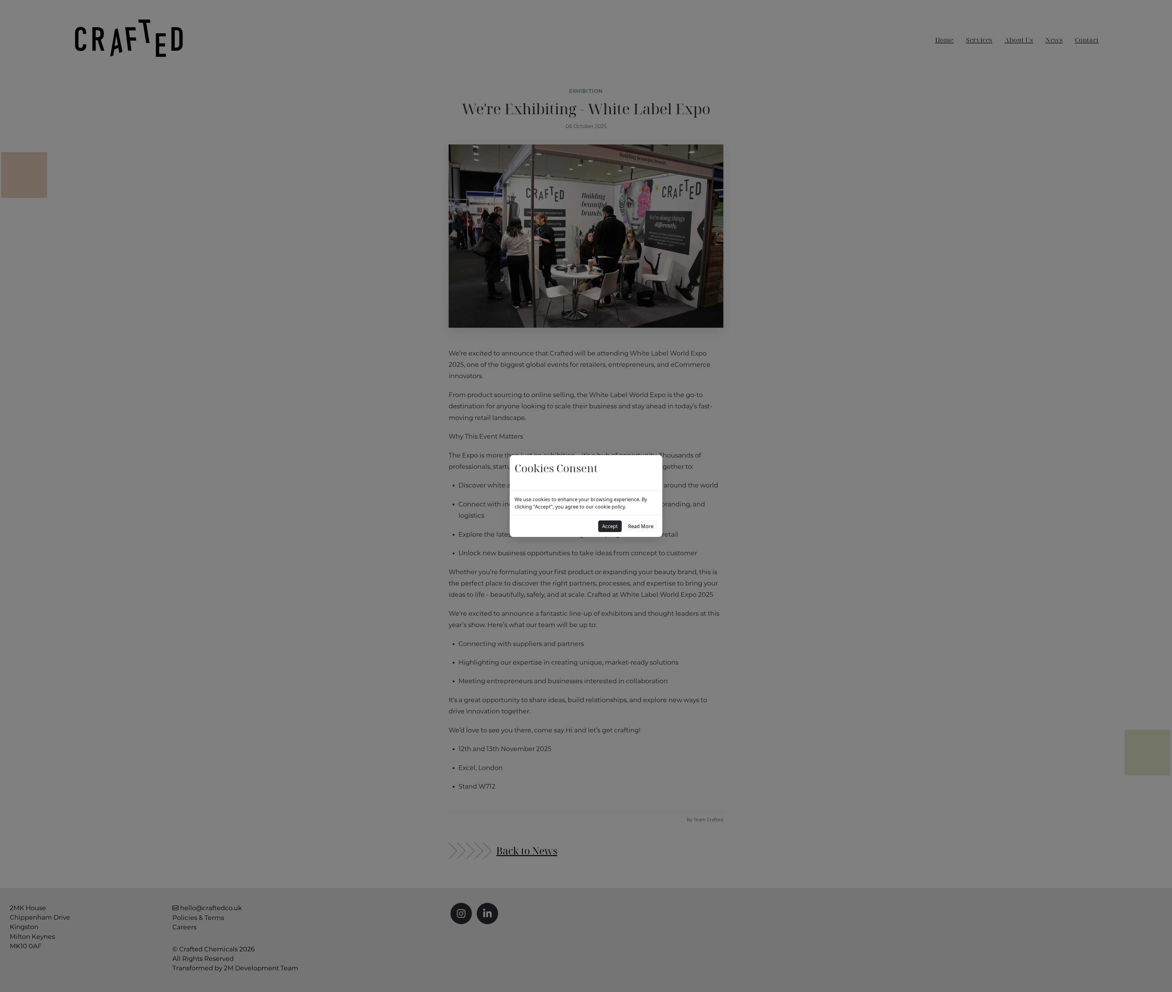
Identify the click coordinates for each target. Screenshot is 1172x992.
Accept (610, 526)
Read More (640, 526)
